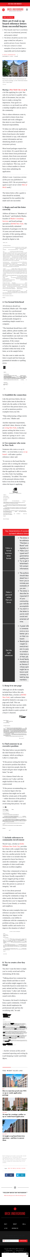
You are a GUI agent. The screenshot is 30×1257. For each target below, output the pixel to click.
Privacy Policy (9, 1250)
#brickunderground (21, 1195)
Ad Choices (6, 1252)
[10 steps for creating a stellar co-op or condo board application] (15, 1104)
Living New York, (10, 428)
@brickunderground (9, 1195)
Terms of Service (19, 1250)
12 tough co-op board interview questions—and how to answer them (13, 1138)
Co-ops (4, 1112)
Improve (15, 1228)
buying (19, 1168)
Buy (3, 1088)
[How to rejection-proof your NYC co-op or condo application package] (15, 1080)
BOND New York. (17, 224)
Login (13, 1252)
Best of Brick (8, 17)
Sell (24, 1224)
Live (6, 1228)
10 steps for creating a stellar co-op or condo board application (14, 1115)
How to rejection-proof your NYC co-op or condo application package (14, 1093)
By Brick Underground (9, 54)
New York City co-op (17, 90)
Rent (15, 1224)
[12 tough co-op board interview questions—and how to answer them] (15, 1125)
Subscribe (23, 1240)
